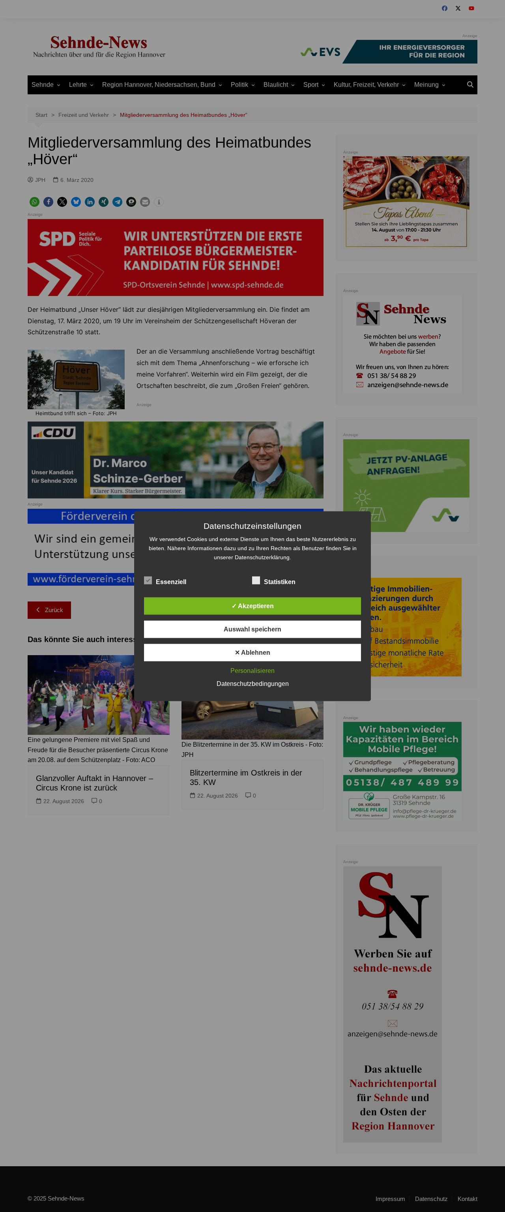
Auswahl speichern (252, 629)
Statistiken (280, 581)
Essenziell (171, 581)
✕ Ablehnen (252, 652)
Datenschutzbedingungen (253, 683)
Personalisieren (252, 670)
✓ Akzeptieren (253, 605)
